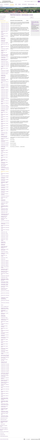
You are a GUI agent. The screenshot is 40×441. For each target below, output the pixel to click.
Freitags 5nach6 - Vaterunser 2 (5, 28)
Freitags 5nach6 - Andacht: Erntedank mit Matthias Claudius (4, 409)
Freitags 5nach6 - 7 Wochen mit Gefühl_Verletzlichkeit (4, 55)
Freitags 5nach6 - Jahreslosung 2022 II (5, 387)
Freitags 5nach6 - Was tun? (4, 61)
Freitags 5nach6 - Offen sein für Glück (4, 324)
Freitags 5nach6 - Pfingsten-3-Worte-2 (5, 101)
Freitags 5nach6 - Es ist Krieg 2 (5, 370)
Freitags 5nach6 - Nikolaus (4, 73)
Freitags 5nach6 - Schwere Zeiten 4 (4, 339)
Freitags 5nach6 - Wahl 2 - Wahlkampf (4, 134)
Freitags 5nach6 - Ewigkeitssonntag (3, 75)
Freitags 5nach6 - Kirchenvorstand (3, 200)
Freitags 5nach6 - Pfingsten (4, 42)
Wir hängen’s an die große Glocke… (3, 426)
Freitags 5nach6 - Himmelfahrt (5, 106)
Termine (19, 4)
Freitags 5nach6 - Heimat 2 (4, 95)
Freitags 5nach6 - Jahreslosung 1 (5, 303)
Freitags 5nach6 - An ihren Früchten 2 (4, 34)
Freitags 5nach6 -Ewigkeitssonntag (3, 242)
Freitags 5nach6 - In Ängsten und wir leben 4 (4, 185)
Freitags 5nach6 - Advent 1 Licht (4, 157)
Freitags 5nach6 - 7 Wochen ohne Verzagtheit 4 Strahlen (4, 282)
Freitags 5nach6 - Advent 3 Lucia (4, 153)
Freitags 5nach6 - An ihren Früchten (4, 36)
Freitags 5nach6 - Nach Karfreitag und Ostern (4, 362)
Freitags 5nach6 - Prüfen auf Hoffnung (4, 138)
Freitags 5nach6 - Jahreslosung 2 (5, 301)
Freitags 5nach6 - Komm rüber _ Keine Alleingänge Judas (5, 214)
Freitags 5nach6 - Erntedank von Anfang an (4, 253)
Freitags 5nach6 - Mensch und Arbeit (5, 46)
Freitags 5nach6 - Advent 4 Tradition (4, 150)
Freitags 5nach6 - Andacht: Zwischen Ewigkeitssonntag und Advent (4, 399)
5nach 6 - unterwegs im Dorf (4, 306)
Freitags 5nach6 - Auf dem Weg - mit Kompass (4, 165)
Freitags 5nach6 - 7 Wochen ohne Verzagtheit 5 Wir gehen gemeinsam (5, 279)
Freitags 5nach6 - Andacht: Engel (4, 414)
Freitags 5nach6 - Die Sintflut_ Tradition (5, 353)
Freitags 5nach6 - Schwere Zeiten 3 (4, 342)
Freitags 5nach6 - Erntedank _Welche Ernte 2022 (4, 319)
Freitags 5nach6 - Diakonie (4, 92)
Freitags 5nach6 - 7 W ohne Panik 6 (4, 119)
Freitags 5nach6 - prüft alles (4, 144)
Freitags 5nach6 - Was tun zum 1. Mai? (4, 360)
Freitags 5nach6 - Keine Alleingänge (4, 219)
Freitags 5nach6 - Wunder (4, 251)
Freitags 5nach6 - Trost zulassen (4, 255)
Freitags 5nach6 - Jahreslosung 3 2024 (5, 225)
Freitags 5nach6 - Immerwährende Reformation (5, 167)
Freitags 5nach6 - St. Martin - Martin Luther (5, 313)
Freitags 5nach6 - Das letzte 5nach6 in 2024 (4, 146)
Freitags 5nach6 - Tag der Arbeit (4, 112)
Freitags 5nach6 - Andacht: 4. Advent (5, 391)
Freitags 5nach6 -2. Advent (4, 238)
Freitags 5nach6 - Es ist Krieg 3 (5, 368)
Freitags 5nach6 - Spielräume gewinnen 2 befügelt (5, 382)
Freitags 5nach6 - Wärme (4, 317)
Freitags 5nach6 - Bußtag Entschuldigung (4, 162)
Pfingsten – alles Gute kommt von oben (5, 267)
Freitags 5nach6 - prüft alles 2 (5, 142)
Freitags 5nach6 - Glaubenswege (3, 40)
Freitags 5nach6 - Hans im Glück (4, 328)
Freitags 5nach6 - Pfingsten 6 (5, 260)
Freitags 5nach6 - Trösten (4, 257)
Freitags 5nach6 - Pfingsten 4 (5, 263)
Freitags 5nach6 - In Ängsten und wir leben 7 (4, 177)
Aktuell (1, 4)
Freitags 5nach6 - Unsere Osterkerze (4, 204)
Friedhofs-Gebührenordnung (4, 436)
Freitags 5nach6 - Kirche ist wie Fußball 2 (4, 194)
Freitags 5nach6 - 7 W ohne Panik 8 (4, 114)
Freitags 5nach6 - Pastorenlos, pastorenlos (5, 99)
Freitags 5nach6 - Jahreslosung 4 (5, 293)
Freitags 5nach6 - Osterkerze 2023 (4, 274)
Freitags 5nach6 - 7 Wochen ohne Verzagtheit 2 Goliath (4, 284)
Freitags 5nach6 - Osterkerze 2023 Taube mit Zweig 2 (4, 269)
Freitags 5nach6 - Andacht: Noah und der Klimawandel (4, 416)
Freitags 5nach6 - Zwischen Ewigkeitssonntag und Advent (5, 308)
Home (1, 13)
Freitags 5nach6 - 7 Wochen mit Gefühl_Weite (4, 57)
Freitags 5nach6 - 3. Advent (4, 236)
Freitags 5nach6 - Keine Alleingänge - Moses (4, 216)
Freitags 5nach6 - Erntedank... (24, 13)
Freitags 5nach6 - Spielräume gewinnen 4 (5, 378)
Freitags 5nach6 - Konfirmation (5, 275)
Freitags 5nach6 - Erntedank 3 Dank (5, 171)
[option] (20, 10)
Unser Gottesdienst (2, 17)
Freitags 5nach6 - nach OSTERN (4, 53)
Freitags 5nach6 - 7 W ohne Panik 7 (4, 117)
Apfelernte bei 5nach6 (3, 419)
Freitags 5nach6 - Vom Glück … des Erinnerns (5, 335)
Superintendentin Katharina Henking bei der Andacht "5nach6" (4, 422)
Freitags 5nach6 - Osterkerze (4, 48)
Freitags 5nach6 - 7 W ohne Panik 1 (4, 130)
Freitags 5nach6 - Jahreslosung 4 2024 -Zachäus (5, 223)
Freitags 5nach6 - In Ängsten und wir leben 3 (4, 187)
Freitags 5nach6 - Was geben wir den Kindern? (5, 376)
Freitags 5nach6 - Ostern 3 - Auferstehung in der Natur (4, 209)
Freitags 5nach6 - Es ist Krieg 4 (5, 367)
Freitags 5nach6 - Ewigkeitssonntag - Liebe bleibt (4, 160)
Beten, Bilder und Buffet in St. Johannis (4, 429)
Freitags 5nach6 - (3, 259)
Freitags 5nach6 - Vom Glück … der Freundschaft (5, 337)
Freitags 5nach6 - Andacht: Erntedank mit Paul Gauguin (4, 411)
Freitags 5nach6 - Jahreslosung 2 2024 (5, 228)
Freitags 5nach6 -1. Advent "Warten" (4, 240)
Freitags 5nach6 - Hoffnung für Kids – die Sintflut (5, 357)
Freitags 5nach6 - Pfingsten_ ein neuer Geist (4, 351)
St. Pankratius (6, 4)
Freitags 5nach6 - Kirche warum (4, 198)
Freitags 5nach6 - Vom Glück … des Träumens (5, 333)
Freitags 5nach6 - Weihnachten (3, 148)
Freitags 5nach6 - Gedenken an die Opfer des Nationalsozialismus (4, 298)
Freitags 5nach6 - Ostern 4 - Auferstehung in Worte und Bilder (4, 206)
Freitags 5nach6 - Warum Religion (4, 32)
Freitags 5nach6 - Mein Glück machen (5, 331)
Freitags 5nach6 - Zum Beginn (5, 70)
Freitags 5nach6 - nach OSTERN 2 (4, 50)
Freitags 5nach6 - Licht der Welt (4, 68)
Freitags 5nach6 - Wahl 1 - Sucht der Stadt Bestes (4, 136)
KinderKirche (2, 19)
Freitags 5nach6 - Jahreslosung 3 (5, 295)
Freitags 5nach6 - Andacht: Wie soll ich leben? (4, 406)
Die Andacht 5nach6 (8, 13)
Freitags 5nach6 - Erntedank (4, 85)
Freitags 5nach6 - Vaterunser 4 (5, 25)
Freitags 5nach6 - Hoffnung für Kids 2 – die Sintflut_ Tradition (5, 355)
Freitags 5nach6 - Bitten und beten (4, 82)
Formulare (28, 1)
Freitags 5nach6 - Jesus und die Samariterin (4, 141)
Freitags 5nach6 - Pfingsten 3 (5, 265)
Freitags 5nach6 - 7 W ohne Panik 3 (4, 126)
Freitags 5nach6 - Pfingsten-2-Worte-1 (5, 103)
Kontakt (26, 1)
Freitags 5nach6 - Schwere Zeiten (4, 346)
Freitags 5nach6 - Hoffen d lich (5, 64)
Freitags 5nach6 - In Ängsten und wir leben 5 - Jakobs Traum (4, 182)
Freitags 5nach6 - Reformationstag (3, 316)
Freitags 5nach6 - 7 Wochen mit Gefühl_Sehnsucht (4, 59)
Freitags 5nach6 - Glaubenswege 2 (3, 38)
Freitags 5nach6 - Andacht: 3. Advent (5, 394)
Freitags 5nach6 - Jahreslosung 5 (5, 221)
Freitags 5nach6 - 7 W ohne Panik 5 (4, 121)
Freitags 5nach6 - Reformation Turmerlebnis (5, 169)
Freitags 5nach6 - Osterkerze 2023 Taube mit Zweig (4, 271)
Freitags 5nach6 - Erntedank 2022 (4, 322)
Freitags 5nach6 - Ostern (4, 212)
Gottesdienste (24, 4)
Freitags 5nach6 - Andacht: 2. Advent (5, 396)
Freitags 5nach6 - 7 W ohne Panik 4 (4, 123)
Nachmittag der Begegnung (3, 427)
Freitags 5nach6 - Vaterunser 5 (5, 23)
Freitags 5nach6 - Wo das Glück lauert (4, 326)
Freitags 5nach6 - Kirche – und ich (5, 44)
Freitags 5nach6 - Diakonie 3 (4, 89)
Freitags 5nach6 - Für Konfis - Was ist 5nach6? (5, 249)
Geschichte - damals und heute (4, 431)
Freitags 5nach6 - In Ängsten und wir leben (4, 192)
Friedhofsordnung (2, 434)
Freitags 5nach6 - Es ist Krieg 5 (5, 365)
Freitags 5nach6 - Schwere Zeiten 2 (4, 344)
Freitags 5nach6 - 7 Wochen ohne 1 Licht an (4, 286)
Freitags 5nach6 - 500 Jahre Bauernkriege (4, 110)
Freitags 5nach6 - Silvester (4, 233)
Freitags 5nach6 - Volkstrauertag (3, 77)
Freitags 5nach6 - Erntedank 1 (5, 175)
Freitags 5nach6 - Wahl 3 (4, 132)
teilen (32, 17)
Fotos (16, 4)
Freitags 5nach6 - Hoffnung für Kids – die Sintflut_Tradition (5, 373)
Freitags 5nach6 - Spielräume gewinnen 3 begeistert (5, 380)
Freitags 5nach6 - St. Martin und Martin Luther (4, 80)
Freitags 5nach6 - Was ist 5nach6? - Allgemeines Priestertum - (4, 247)
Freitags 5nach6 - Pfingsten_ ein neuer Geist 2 (4, 348)
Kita (36, 4)
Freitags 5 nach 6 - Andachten (16, 13)
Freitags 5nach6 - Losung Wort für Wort (5, 66)
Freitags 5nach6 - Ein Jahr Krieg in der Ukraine (4, 289)
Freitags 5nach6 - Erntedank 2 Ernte (5, 174)
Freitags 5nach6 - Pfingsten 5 (5, 262)
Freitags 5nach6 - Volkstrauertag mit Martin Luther (4, 311)
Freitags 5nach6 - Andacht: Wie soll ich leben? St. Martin (5, 404)
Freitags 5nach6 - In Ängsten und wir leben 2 (4, 189)
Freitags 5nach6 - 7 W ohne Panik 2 (4, 128)
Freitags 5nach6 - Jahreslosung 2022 (5, 389)
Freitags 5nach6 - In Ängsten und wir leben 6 (4, 180)
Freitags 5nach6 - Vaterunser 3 (5, 26)
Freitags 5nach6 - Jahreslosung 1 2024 (5, 230)
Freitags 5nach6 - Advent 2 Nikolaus (4, 155)
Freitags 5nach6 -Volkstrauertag (3, 244)
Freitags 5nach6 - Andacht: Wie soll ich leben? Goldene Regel (4, 402)
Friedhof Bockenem (31, 4)
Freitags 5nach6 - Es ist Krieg (5, 371)
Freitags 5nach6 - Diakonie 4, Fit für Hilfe (4, 87)
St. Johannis (12, 4)
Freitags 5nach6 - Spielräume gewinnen (5, 385)
